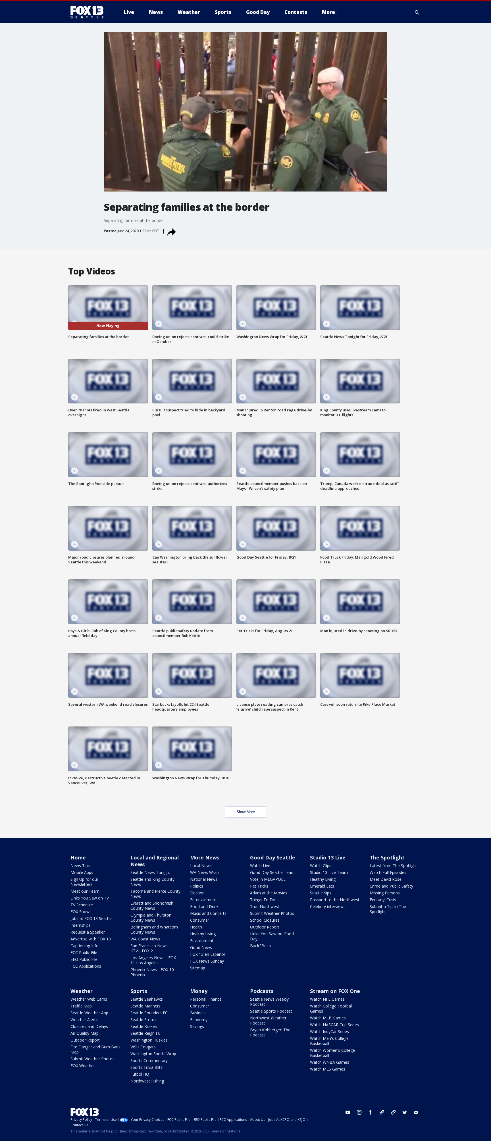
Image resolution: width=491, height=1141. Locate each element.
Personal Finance (206, 999)
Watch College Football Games (331, 1008)
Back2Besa (260, 945)
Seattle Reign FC (145, 1033)
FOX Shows (80, 911)
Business (198, 1012)
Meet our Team (84, 891)
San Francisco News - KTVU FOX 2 (150, 948)
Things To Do (262, 899)
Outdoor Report (264, 927)
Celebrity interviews (328, 906)
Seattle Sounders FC (149, 1012)
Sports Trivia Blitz (146, 1067)
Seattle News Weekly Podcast (269, 1001)
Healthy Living (203, 933)
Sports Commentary (149, 1060)
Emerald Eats (322, 886)
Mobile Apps (81, 872)
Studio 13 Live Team (329, 872)
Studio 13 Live (328, 857)
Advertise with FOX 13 (90, 939)
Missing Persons (385, 893)
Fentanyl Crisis (383, 899)
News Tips (80, 865)
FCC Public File (83, 952)
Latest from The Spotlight (393, 865)
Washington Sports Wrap (153, 1053)
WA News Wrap (204, 872)
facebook (370, 1112)
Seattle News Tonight (150, 872)
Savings (197, 1026)
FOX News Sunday (207, 961)
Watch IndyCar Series (329, 1031)
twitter (404, 1112)
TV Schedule (81, 904)
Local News (201, 865)
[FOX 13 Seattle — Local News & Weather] (89, 12)
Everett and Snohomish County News (151, 905)
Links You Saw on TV (89, 898)
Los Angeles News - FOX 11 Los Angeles (153, 960)
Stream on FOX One (335, 991)
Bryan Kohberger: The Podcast (270, 1032)
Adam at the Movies (268, 893)
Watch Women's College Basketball (332, 1053)
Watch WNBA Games (329, 1062)
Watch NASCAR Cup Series (334, 1024)
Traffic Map (81, 1006)
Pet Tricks (259, 886)
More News (204, 857)
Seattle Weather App (89, 1012)
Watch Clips (320, 865)
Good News (201, 947)
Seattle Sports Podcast (271, 1011)
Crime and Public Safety (391, 886)
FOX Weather (82, 1065)
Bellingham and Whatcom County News (154, 929)
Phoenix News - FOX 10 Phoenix (152, 972)
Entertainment (203, 899)
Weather (81, 991)
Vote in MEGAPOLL (268, 879)
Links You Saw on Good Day (272, 936)
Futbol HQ (139, 1074)
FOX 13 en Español (207, 954)
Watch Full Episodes (388, 872)
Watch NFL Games (327, 999)
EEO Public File (83, 959)
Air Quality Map (84, 1033)
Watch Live (260, 865)
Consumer (199, 920)
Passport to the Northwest (334, 899)
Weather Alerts (84, 1019)
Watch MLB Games (328, 1018)
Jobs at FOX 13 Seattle (91, 918)
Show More (245, 812)
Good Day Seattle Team (272, 872)
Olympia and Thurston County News (150, 917)
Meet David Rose (385, 879)
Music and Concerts (208, 913)
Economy (198, 1019)
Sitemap (197, 968)
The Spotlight (387, 857)
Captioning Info (84, 945)
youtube (347, 1112)
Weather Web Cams (88, 999)
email (416, 1112)
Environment (201, 940)
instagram (359, 1112)
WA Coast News (145, 939)
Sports (138, 991)
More (328, 12)
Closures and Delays (89, 1026)
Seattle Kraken (143, 1026)
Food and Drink (204, 906)
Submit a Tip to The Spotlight (388, 909)
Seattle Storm (143, 1019)
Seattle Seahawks (146, 999)
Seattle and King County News (152, 881)
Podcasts (261, 991)
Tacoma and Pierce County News (155, 893)
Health (196, 927)
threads (393, 1112)
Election (197, 893)
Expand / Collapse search (417, 12)
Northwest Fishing (147, 1081)
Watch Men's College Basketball (329, 1041)
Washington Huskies (149, 1040)
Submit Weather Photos (272, 913)
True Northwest (264, 906)
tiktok (381, 1112)
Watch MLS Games (327, 1069)
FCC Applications (85, 966)
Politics (196, 886)
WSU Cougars (143, 1047)
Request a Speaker (87, 932)
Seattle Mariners (145, 1006)
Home (78, 857)
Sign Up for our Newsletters (84, 881)
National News (203, 879)
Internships (80, 925)
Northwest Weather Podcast (268, 1020)
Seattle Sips (320, 893)
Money (198, 991)
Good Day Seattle (272, 857)
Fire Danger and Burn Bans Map (95, 1049)
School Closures (265, 920)
